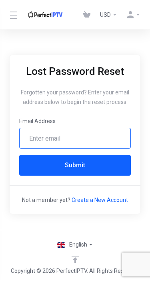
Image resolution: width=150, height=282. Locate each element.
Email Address (37, 121)
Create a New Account (100, 200)
